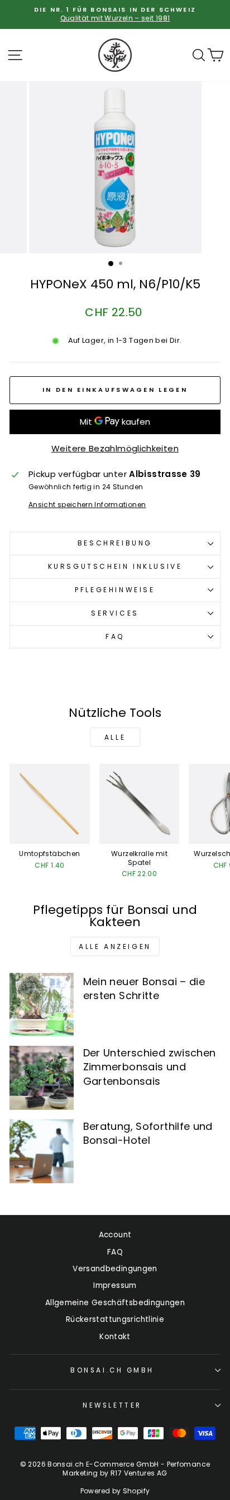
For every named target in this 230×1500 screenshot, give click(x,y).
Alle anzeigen (115, 946)
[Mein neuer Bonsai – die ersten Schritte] (41, 1005)
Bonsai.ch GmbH (112, 1370)
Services (115, 613)
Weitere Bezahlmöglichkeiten (115, 448)
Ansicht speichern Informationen (87, 504)
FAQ (115, 636)
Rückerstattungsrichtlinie (115, 1319)
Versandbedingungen (115, 1268)
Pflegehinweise (115, 589)
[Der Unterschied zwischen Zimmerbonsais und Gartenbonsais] (41, 1078)
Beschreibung (115, 543)
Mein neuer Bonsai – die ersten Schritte (144, 988)
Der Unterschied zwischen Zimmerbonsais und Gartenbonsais (149, 1067)
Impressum (114, 1285)
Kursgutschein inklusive (115, 566)
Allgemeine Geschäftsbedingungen (115, 1302)
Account (115, 1234)
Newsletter (112, 1405)
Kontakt (115, 1336)
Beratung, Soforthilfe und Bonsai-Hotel (148, 1133)
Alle (115, 737)
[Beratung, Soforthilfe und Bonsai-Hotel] (41, 1151)
